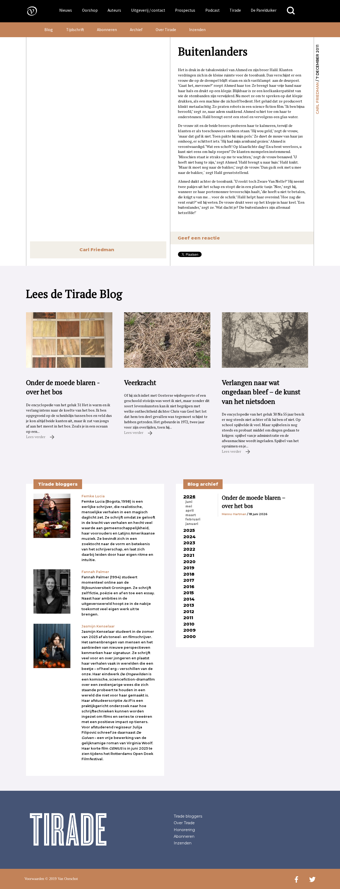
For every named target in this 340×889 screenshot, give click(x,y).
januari (191, 524)
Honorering (184, 829)
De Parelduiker (264, 10)
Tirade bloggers (188, 816)
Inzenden (197, 29)
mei (188, 506)
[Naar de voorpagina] (28, 11)
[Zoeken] (291, 11)
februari (192, 519)
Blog (48, 29)
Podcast (212, 10)
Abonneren (107, 29)
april (189, 510)
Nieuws (65, 10)
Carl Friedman (317, 98)
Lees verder (36, 436)
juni (188, 502)
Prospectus (185, 10)
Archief (136, 29)
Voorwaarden (34, 879)
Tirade (235, 10)
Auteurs (114, 10)
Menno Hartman (234, 514)
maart (190, 515)
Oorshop (90, 10)
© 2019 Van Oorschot (61, 879)
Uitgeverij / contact (148, 10)
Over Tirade (166, 29)
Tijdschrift (75, 29)
